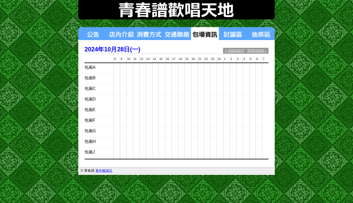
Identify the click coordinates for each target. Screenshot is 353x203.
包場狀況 (205, 33)
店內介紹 (121, 33)
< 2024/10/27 (234, 51)
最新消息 (92, 33)
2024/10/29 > (257, 51)
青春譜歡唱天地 (176, 9)
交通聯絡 (177, 33)
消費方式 (149, 33)
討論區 (233, 33)
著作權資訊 (103, 171)
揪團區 (261, 33)
